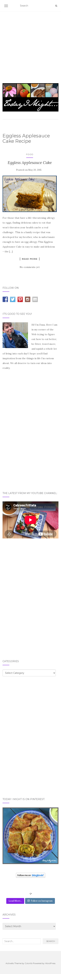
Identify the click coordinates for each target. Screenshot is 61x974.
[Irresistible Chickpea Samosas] (30, 835)
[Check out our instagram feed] (27, 299)
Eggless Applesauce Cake (30, 162)
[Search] (56, 5)
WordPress (50, 963)
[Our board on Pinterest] (20, 299)
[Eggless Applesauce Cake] (30, 194)
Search (50, 941)
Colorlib (28, 963)
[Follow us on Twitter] (12, 299)
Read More (29, 258)
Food (29, 154)
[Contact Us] (35, 299)
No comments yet (30, 267)
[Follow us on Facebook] (5, 299)
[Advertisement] (30, 43)
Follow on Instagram (42, 900)
